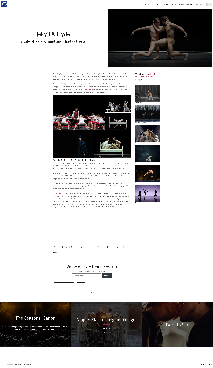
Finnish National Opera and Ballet (64, 283)
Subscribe (107, 275)
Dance (158, 4)
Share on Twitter (103, 294)
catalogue (149, 4)
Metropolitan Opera (100, 199)
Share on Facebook (84, 294)
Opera (181, 4)
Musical (189, 4)
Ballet (165, 4)
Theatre (173, 4)
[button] (79, 112)
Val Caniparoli (88, 89)
